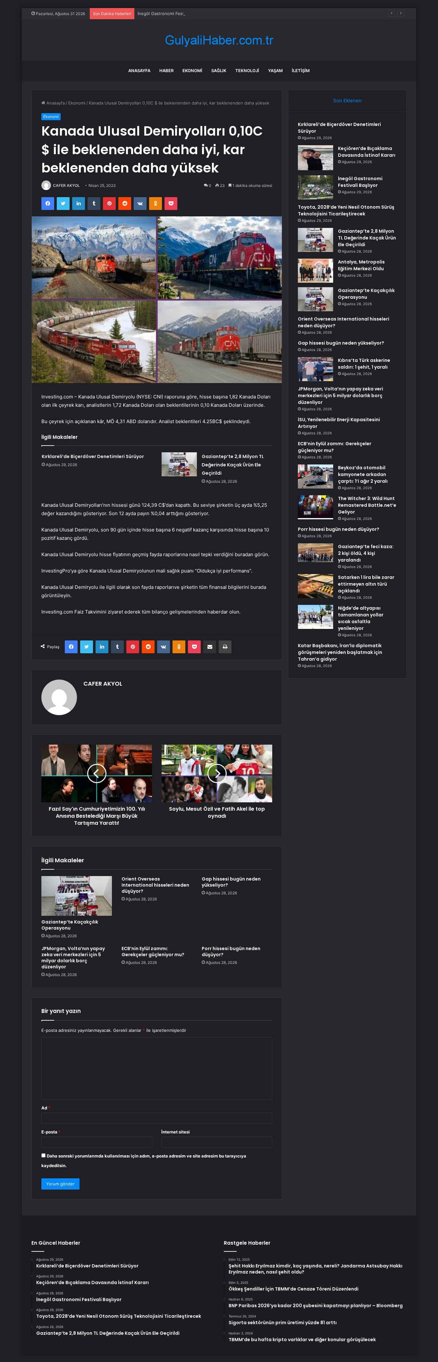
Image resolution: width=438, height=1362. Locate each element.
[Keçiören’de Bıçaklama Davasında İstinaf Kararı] (315, 158)
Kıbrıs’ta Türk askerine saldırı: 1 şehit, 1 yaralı (364, 363)
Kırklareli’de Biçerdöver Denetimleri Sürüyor (93, 456)
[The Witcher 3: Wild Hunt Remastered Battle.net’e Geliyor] (315, 507)
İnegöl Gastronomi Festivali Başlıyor (173, 13)
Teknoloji (247, 70)
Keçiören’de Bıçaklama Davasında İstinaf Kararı (366, 151)
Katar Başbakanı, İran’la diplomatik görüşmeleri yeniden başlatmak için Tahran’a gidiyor (340, 652)
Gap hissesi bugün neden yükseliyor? (231, 882)
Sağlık (218, 70)
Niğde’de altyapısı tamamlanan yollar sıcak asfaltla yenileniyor (360, 618)
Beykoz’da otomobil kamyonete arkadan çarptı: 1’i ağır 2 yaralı (363, 474)
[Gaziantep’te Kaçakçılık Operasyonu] (76, 896)
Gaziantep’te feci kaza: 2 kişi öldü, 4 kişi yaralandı (365, 553)
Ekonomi (192, 70)
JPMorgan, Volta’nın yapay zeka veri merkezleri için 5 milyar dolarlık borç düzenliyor (73, 957)
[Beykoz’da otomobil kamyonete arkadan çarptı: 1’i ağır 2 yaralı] (315, 476)
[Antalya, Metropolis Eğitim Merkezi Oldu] (315, 271)
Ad (45, 1107)
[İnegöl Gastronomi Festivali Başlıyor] (315, 187)
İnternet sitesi (175, 1131)
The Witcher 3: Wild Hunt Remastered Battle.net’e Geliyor (367, 505)
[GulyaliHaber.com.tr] (219, 40)
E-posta (51, 1131)
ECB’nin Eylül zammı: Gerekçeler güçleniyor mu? (153, 951)
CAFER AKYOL (66, 185)
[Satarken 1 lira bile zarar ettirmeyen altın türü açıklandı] (315, 586)
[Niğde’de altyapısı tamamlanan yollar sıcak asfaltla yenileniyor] (315, 617)
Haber (166, 70)
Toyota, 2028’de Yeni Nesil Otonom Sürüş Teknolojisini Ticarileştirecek (346, 210)
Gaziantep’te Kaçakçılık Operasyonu (69, 925)
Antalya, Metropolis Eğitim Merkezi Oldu (361, 265)
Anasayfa (139, 70)
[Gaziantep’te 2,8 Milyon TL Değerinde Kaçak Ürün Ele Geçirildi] (179, 464)
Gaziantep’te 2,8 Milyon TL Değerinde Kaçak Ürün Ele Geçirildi (233, 464)
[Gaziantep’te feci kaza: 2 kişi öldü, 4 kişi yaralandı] (315, 552)
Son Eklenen (347, 100)
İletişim (301, 70)
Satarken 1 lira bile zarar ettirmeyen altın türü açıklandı (366, 584)
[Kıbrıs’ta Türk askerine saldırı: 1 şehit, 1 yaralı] (315, 369)
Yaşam (275, 70)
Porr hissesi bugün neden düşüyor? (231, 951)
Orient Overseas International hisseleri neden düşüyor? (155, 885)
